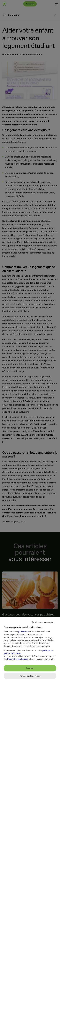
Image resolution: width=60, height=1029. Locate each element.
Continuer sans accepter (43, 622)
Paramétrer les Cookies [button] (17, 659)
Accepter (30, 668)
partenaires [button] (23, 631)
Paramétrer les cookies (30, 675)
